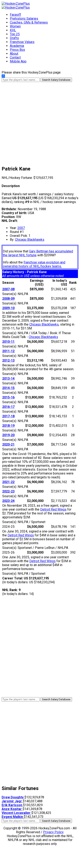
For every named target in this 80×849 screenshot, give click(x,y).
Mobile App (18, 61)
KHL (13, 30)
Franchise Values (22, 42)
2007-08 (8, 289)
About (14, 54)
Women (15, 26)
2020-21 (8, 444)
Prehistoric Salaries (24, 18)
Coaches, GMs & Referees (29, 22)
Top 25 (15, 34)
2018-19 (8, 426)
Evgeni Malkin (13, 817)
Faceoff (15, 15)
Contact (15, 57)
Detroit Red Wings (53, 509)
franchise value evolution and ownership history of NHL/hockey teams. (34, 264)
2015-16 (8, 397)
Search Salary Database (56, 79)
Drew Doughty (13, 797)
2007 (21, 228)
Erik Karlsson (12, 805)
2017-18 (8, 416)
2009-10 (8, 308)
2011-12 (8, 351)
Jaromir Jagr (12, 801)
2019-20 (8, 435)
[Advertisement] (40, 122)
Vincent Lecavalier (16, 813)
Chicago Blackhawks (29, 240)
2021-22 (8, 482)
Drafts (14, 38)
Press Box (17, 50)
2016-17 (8, 407)
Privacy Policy (53, 832)
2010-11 (8, 342)
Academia (17, 46)
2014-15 (8, 388)
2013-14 (8, 378)
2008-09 (8, 299)
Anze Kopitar (12, 809)
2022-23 (8, 491)
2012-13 (8, 360)
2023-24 (8, 501)
